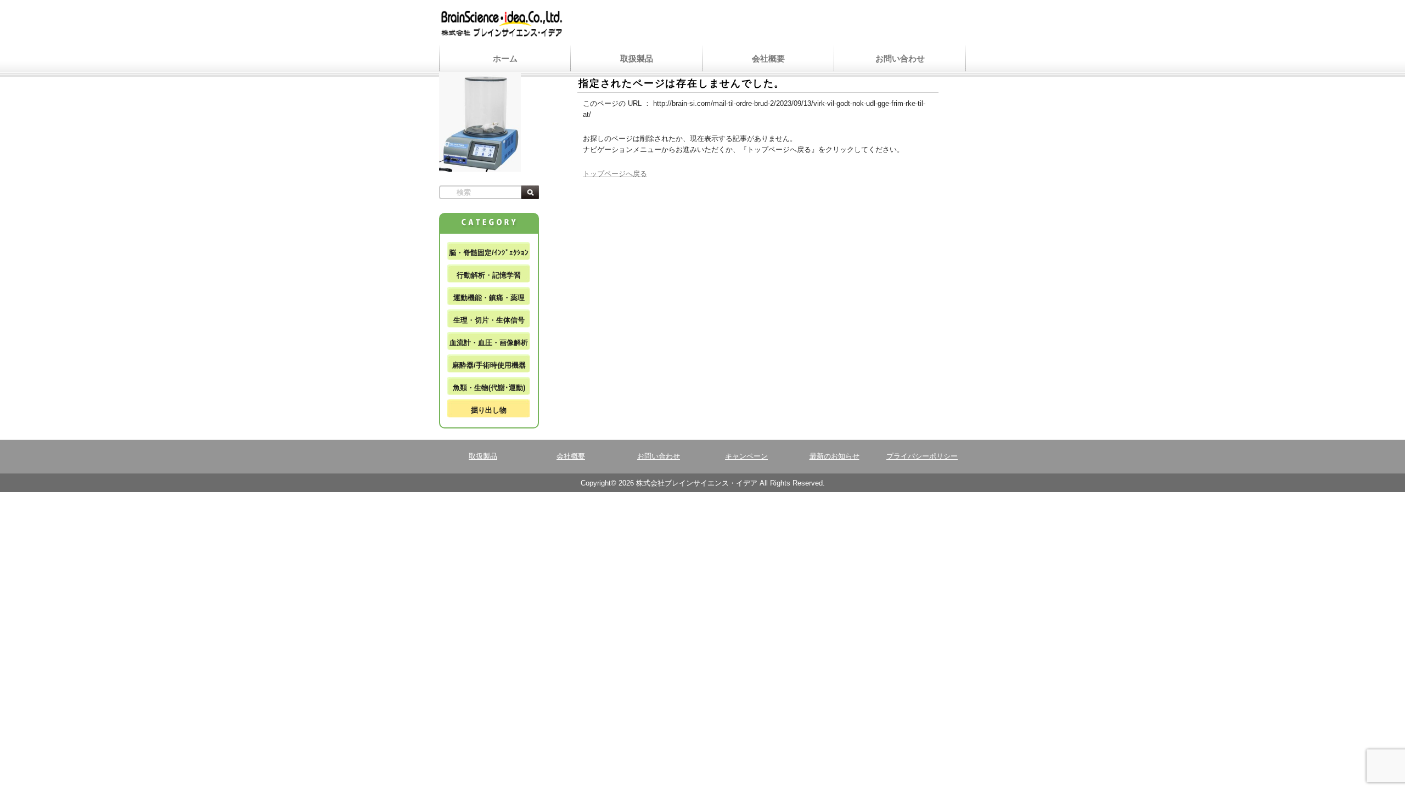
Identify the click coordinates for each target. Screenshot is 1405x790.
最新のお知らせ (834, 456)
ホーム (505, 58)
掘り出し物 (489, 410)
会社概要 (768, 58)
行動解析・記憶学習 (489, 275)
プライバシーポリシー (922, 456)
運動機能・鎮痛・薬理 (489, 298)
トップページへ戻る (615, 174)
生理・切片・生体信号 (489, 320)
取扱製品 (636, 58)
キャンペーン (746, 456)
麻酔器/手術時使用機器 (489, 365)
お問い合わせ (900, 58)
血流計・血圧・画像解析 (488, 342)
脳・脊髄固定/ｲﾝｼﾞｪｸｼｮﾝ (489, 253)
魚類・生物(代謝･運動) (489, 387)
